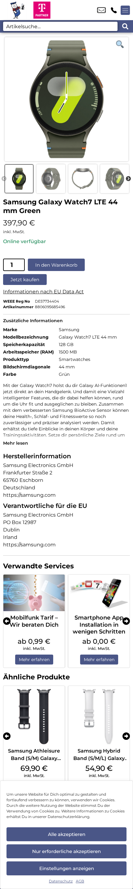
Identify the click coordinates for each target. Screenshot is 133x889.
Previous (4, 179)
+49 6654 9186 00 (113, 10)
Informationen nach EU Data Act (43, 292)
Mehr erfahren (34, 659)
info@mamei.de (101, 10)
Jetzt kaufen (25, 279)
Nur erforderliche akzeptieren (66, 851)
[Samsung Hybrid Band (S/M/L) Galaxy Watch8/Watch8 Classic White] (99, 716)
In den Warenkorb (56, 265)
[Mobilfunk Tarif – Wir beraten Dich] (34, 593)
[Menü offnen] (125, 10)
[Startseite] (16, 10)
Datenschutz (61, 881)
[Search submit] (125, 26)
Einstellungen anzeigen (66, 868)
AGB (80, 881)
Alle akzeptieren (66, 834)
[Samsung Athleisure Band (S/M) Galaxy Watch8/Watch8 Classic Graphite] (34, 716)
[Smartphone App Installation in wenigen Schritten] (99, 593)
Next (128, 179)
